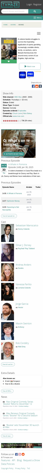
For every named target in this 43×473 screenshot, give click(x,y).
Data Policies (8, 464)
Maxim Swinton (24, 323)
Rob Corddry (22, 343)
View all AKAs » (7, 391)
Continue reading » (24, 406)
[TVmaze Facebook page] (16, 454)
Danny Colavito (23, 229)
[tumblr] (40, 87)
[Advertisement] (18, 143)
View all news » (7, 436)
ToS (28, 468)
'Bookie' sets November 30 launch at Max (21, 426)
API (13, 460)
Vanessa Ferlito (24, 284)
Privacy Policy (20, 468)
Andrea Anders (23, 264)
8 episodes (22, 110)
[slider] (12, 121)
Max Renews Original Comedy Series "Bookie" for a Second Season (20, 414)
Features (5, 460)
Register (37, 4)
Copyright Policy (7, 468)
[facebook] (33, 87)
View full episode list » (9, 216)
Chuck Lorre (17, 113)
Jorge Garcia (22, 304)
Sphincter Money (13, 201)
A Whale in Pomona (17, 164)
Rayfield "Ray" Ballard (26, 248)
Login (29, 4)
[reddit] (36, 87)
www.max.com (18, 116)
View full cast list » (8, 364)
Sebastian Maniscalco (27, 225)
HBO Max (18, 97)
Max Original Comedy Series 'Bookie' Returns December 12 (18, 403)
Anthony (21, 327)
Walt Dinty (22, 346)
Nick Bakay (27, 113)
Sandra (20, 268)
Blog (19, 460)
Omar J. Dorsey (23, 245)
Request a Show (31, 460)
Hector (20, 307)
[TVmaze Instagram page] (19, 454)
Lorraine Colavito (24, 287)
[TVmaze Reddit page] (23, 454)
